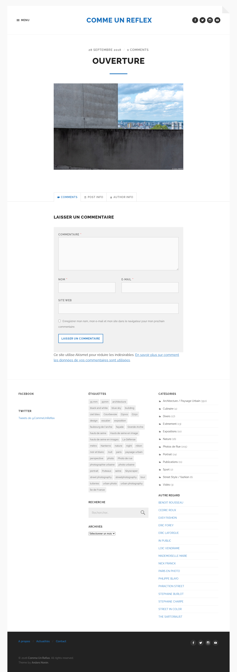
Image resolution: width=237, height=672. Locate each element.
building (129, 408)
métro (93, 445)
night (129, 445)
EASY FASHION (167, 517)
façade (120, 427)
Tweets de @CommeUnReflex (37, 418)
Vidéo (166, 484)
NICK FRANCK (167, 563)
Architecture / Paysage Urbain (181, 400)
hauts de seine (98, 433)
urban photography (132, 483)
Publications (170, 461)
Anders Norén (40, 662)
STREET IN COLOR (170, 609)
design (94, 420)
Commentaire (69, 234)
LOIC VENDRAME (169, 548)
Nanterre (106, 445)
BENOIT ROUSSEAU (170, 502)
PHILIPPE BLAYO (168, 578)
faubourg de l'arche (101, 427)
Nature (167, 438)
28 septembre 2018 (105, 50)
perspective (96, 458)
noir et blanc (97, 452)
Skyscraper (131, 471)
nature (118, 445)
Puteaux (106, 471)
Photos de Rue (172, 446)
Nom (62, 279)
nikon (139, 445)
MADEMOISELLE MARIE (172, 555)
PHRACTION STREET (171, 586)
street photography (101, 477)
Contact (61, 641)
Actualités (43, 641)
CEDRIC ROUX (167, 510)
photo (110, 458)
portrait (94, 471)
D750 (135, 414)
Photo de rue (125, 458)
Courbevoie (110, 414)
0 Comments (138, 50)
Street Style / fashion (176, 477)
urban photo (110, 483)
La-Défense (129, 439)
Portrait (167, 454)
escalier (105, 420)
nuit (110, 452)
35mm (105, 401)
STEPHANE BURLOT (171, 593)
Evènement (170, 423)
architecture (119, 401)
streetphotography (126, 477)
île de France (97, 489)
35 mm (94, 401)
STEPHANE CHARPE (170, 601)
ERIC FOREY (165, 525)
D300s (124, 414)
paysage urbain (134, 452)
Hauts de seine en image (124, 433)
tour (143, 477)
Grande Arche (135, 427)
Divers (166, 416)
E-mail (127, 279)
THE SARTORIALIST (170, 616)
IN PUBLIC (164, 540)
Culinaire (168, 408)
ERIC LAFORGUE (168, 532)
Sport (166, 469)
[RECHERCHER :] (118, 512)
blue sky (116, 408)
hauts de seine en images (104, 439)
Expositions (170, 431)
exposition (120, 420)
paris (118, 452)
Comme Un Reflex (119, 20)
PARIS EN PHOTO (169, 571)
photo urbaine (126, 464)
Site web (65, 300)
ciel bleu (95, 414)
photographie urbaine (102, 464)
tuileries (94, 483)
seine (118, 471)
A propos (24, 641)
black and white (99, 408)
